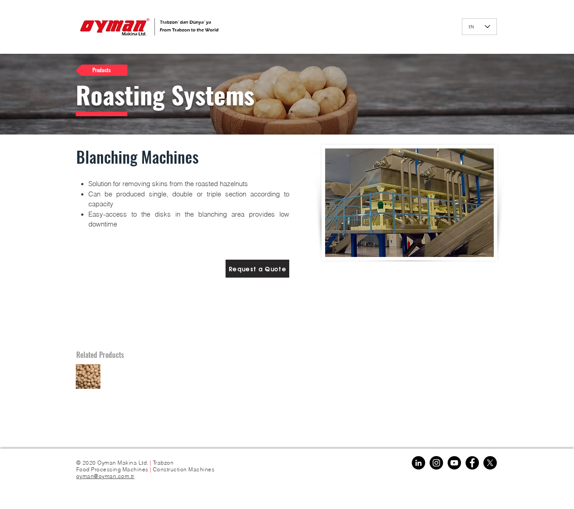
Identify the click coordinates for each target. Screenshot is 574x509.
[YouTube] (454, 463)
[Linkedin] (418, 463)
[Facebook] (472, 463)
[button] (257, 269)
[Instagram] (436, 463)
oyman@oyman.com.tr (105, 476)
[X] (490, 463)
